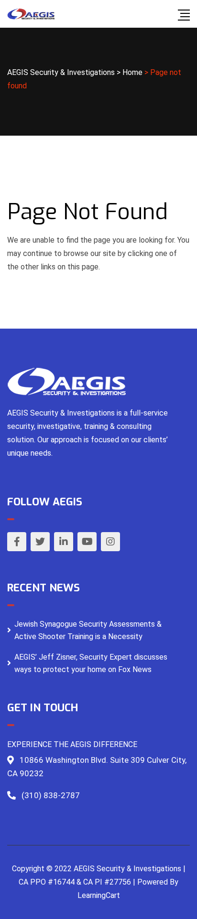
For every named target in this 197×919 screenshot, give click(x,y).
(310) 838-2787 (51, 795)
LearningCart (98, 895)
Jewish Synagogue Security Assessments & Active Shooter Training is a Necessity (88, 630)
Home (132, 72)
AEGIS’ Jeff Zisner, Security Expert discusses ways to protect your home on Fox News (90, 663)
